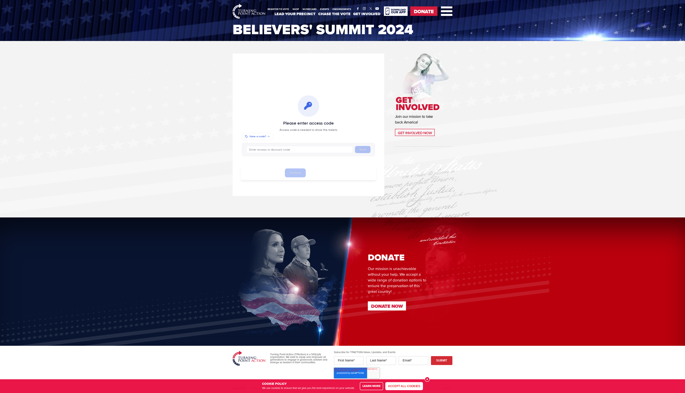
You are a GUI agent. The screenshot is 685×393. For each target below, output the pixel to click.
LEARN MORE (371, 386)
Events (324, 9)
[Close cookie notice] (427, 379)
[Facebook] (358, 8)
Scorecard (309, 9)
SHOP (296, 9)
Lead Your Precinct (295, 14)
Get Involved (366, 14)
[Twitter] (370, 8)
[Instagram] (364, 8)
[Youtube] (377, 8)
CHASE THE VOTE (334, 14)
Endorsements (342, 9)
